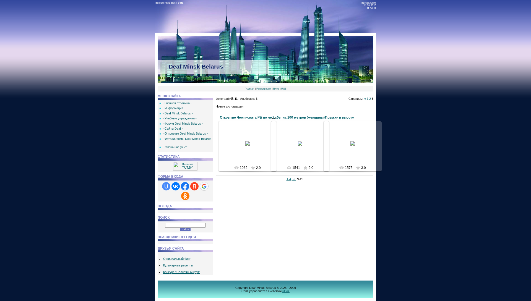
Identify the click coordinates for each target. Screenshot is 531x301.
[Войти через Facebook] (185, 186)
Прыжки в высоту (339, 117)
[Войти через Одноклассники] (185, 196)
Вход (276, 88)
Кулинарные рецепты (178, 265)
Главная (249, 88)
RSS (284, 88)
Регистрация (263, 88)
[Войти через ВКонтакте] (175, 186)
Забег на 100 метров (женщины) (298, 117)
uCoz (286, 291)
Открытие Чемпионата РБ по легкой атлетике (257, 117)
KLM (250, 154)
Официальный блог (177, 258)
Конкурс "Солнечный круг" (181, 272)
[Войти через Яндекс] (194, 186)
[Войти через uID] (166, 186)
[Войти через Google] (204, 186)
